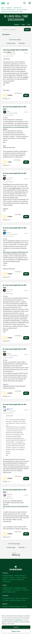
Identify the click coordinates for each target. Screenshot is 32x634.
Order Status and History (20, 588)
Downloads (5, 606)
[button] (4, 95)
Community (9, 8)
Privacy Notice (8, 620)
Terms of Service (17, 590)
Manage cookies (16, 631)
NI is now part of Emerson (8, 598)
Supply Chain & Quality (15, 600)
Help (29, 24)
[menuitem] (24, 3)
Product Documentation (14, 606)
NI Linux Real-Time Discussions (9, 11)
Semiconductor (20, 579)
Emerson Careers (24, 598)
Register (16, 24)
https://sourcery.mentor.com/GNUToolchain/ (15, 252)
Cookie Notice (18, 620)
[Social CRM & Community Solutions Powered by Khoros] (16, 554)
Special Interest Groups (8, 9)
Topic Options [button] (5, 34)
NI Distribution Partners (7, 588)
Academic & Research (7, 575)
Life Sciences (12, 579)
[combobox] (12, 29)
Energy (18, 577)
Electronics (12, 577)
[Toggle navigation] (8, 3)
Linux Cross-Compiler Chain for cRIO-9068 (15, 50)
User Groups (17, 8)
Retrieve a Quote (7, 590)
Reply (26, 95)
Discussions (7, 59)
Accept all (16, 627)
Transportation (6, 581)
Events (23, 600)
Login (23, 24)
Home (2, 8)
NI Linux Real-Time (22, 9)
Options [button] (26, 52)
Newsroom (5, 600)
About (17, 598)
